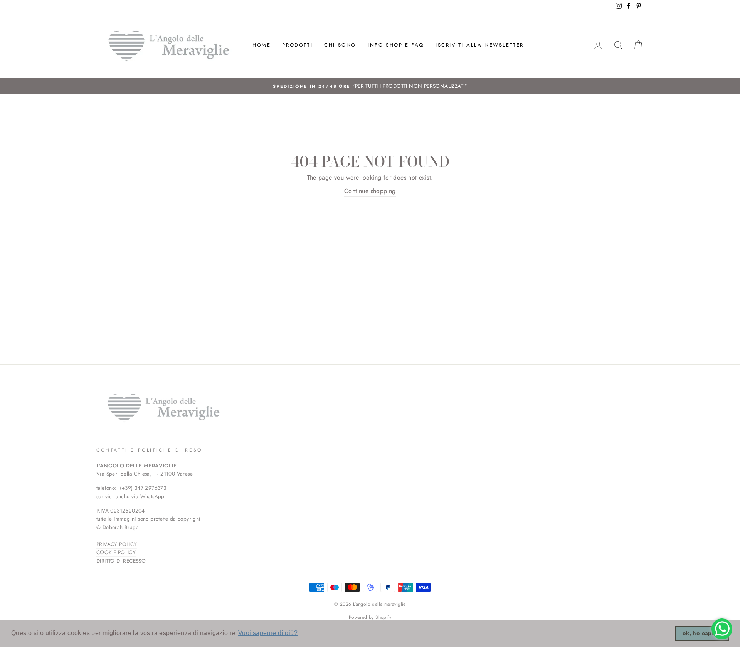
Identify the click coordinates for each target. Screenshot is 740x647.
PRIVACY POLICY (116, 544)
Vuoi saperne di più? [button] (268, 633)
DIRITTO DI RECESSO (121, 561)
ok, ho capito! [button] (702, 633)
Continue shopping (370, 191)
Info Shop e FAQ (396, 45)
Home (261, 45)
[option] (370, 86)
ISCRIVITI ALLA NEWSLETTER (480, 45)
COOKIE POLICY (116, 552)
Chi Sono (340, 45)
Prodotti (297, 45)
